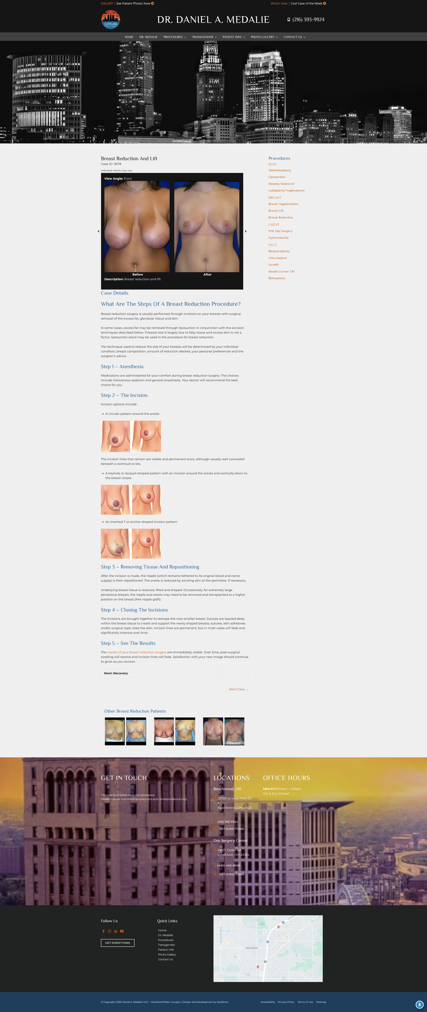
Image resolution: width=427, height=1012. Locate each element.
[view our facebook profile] (103, 931)
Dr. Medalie (165, 935)
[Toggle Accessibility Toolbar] (420, 1005)
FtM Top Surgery (281, 231)
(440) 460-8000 (229, 865)
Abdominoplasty (280, 170)
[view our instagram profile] (109, 931)
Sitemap (321, 1001)
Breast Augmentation (284, 204)
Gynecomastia (279, 237)
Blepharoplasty (279, 251)
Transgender (166, 944)
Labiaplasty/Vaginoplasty (287, 190)
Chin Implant (278, 258)
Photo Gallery (167, 954)
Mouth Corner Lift (282, 271)
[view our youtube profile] (122, 931)
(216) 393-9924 (308, 19)
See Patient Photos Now (133, 3)
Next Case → (238, 689)
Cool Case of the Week (306, 3)
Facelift (274, 264)
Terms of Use (305, 1001)
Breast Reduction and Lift (129, 158)
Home (162, 930)
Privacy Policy (286, 1001)
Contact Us (165, 959)
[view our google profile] (115, 931)
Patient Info (166, 949)
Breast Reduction (281, 217)
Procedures (165, 940)
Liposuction (277, 177)
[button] (184, 37)
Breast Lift (276, 210)
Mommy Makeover (282, 183)
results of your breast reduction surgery (136, 652)
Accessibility (268, 1001)
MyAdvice (222, 1001)
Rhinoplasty (277, 278)
